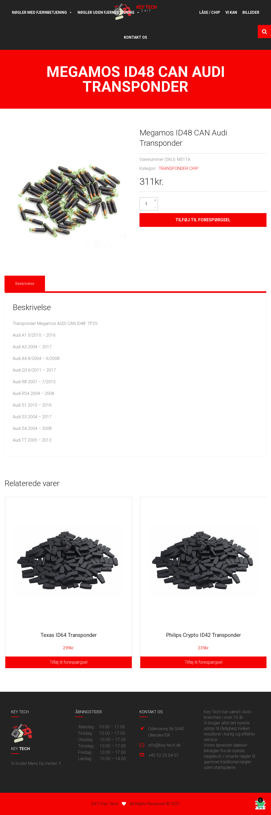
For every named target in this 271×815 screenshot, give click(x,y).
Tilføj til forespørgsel (203, 219)
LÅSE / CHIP (209, 12)
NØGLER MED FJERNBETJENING (39, 12)
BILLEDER (250, 12)
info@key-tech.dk (164, 745)
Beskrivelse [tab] (24, 283)
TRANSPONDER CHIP (178, 168)
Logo (169, 12)
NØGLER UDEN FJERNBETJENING (106, 12)
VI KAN (231, 12)
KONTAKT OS (135, 37)
